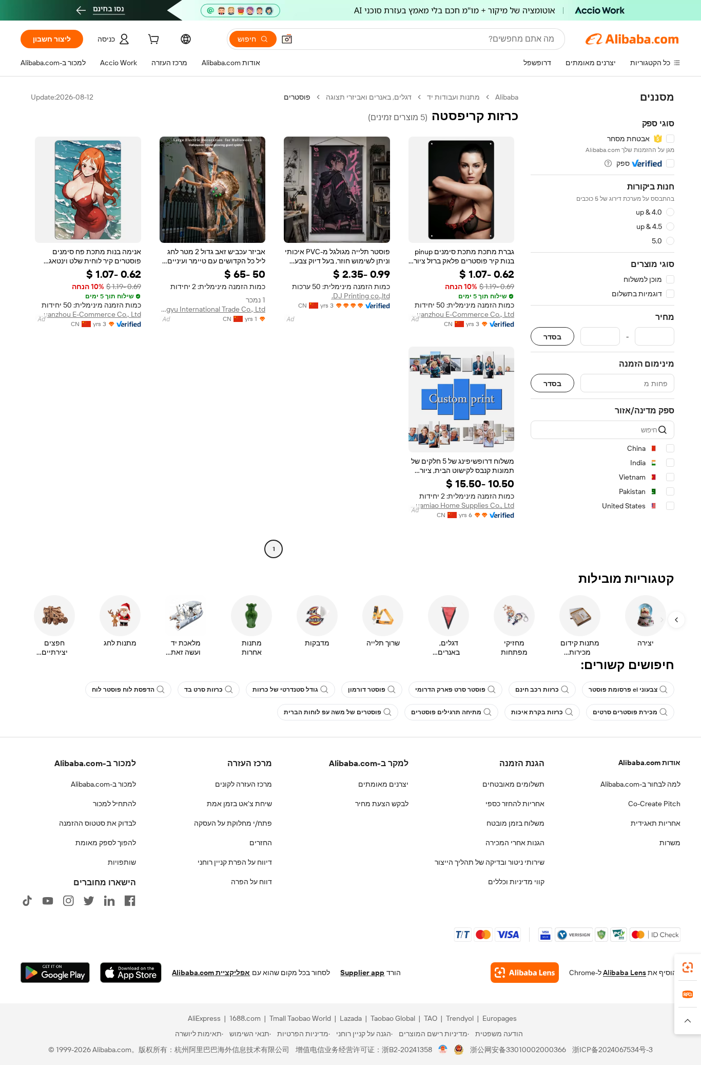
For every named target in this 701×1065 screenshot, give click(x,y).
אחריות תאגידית (655, 823)
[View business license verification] (443, 1049)
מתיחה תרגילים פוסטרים (446, 712)
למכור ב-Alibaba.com (103, 784)
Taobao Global (393, 1018)
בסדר (552, 336)
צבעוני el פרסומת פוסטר (623, 689)
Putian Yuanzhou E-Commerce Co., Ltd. (461, 314)
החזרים (260, 843)
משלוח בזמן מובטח (515, 823)
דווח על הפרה (251, 882)
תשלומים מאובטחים (513, 784)
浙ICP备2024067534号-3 (612, 1049)
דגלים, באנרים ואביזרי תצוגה (369, 97)
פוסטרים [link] (297, 97)
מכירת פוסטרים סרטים (625, 712)
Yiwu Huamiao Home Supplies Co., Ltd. (461, 505)
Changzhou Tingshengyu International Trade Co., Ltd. (213, 309)
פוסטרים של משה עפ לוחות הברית (332, 712)
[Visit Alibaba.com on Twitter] (89, 901)
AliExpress (204, 1018)
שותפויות (122, 862)
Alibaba (506, 97)
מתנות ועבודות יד (453, 97)
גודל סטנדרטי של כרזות (285, 689)
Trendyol (460, 1018)
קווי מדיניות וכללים (516, 882)
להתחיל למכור (114, 804)
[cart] (152, 40)
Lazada (351, 1018)
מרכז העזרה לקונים (243, 784)
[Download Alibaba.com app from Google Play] (55, 972)
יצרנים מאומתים (383, 784)
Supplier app (362, 972)
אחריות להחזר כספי (514, 804)
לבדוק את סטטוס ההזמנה (97, 823)
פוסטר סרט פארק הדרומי (450, 689)
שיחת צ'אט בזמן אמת (239, 804)
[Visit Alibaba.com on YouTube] (48, 901)
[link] (687, 967)
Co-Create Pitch (654, 804)
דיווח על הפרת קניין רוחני (235, 862)
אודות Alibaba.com (649, 762)
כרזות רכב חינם (537, 689)
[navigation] (602, 324)
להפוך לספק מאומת (105, 843)
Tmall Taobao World (300, 1018)
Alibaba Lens (624, 972)
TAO (430, 1018)
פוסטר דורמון (366, 689)
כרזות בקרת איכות (537, 712)
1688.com (245, 1018)
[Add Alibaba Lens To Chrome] (525, 972)
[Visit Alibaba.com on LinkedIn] (109, 901)
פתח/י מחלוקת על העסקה (233, 823)
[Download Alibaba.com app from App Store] (131, 972)
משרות (669, 843)
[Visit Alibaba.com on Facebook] (130, 901)
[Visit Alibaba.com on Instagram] (68, 901)
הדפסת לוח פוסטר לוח (123, 689)
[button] (287, 39)
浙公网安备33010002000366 (518, 1049)
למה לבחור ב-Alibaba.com (640, 784)
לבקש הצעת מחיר (381, 804)
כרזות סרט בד (203, 689)
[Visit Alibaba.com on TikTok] (27, 901)
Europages (499, 1018)
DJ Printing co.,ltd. (361, 296)
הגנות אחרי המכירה (514, 843)
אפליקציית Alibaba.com (211, 972)
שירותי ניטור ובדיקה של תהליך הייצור (489, 862)
